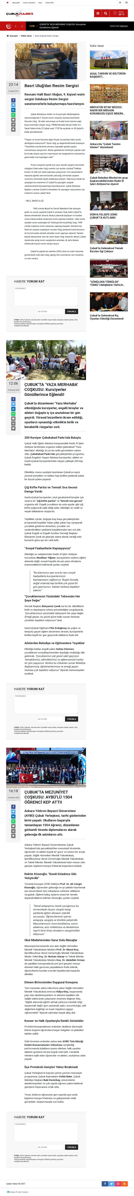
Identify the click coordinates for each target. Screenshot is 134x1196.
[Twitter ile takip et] (111, 1183)
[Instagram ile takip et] (118, 1183)
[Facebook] (13, 100)
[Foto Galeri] (126, 2)
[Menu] (98, 13)
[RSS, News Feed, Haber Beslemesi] (124, 1183)
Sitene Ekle (49, 3)
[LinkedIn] (13, 110)
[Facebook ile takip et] (105, 1183)
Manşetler (16, 3)
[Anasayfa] (7, 3)
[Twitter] (13, 105)
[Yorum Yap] (13, 129)
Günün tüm (119, 26)
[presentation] (15, 26)
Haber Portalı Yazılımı (19, 1192)
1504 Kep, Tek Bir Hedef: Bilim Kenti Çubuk (59, 26)
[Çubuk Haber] (19, 13)
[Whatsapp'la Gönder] (13, 115)
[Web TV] (120, 2)
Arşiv (40, 3)
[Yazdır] (13, 124)
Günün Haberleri (29, 3)
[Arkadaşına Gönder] (13, 120)
